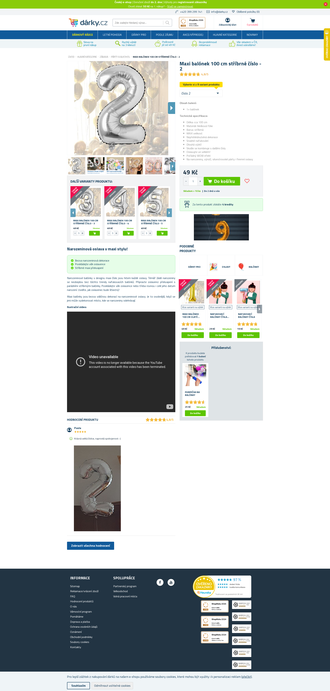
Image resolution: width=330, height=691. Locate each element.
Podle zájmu (164, 35)
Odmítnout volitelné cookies (112, 685)
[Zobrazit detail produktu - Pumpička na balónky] (195, 375)
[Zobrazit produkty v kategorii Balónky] (241, 267)
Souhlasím (78, 685)
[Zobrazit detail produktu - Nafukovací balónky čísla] (248, 292)
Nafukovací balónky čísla (246, 315)
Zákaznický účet (227, 24)
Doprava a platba (80, 622)
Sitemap (75, 586)
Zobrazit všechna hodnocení (90, 545)
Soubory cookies (79, 642)
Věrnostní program (81, 611)
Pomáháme (76, 616)
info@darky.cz (219, 12)
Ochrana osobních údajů (83, 627)
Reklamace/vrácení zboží (84, 591)
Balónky (254, 267)
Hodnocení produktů (82, 601)
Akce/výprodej (193, 35)
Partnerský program (124, 586)
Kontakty (75, 647)
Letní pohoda (112, 35)
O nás (73, 606)
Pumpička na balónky (192, 394)
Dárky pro (138, 35)
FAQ (72, 596)
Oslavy (226, 267)
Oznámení (76, 632)
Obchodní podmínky (81, 637)
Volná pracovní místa (125, 596)
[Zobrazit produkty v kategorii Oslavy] (213, 267)
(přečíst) (246, 676)
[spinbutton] (193, 181)
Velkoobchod (120, 591)
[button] (200, 181)
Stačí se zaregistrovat (180, 6)
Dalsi (171, 108)
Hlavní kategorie (225, 35)
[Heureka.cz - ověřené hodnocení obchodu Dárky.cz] (222, 597)
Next (172, 166)
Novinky (252, 35)
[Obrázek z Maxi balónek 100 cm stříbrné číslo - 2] (76, 166)
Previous (73, 212)
